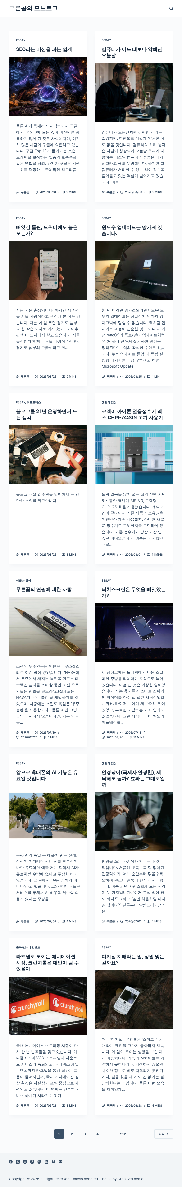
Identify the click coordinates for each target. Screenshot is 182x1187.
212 (123, 1134)
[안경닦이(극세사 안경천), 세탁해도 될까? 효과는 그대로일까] (134, 821)
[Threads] (32, 1162)
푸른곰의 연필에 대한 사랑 (44, 589)
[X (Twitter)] (18, 1162)
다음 (161, 1134)
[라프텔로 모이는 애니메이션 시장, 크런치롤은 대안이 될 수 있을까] (48, 1006)
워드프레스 (34, 402)
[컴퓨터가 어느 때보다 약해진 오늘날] (134, 92)
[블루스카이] (53, 1162)
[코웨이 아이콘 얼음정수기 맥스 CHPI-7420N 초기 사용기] (134, 454)
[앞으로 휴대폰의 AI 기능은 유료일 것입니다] (48, 815)
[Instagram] (25, 1162)
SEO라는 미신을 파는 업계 (44, 49)
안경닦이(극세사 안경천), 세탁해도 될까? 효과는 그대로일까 (133, 778)
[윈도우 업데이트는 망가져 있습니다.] (134, 270)
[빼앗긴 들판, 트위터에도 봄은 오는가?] (48, 270)
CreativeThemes (131, 1179)
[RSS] (46, 1162)
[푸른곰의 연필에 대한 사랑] (48, 626)
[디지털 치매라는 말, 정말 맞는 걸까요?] (134, 999)
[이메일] (60, 1162)
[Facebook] (11, 1162)
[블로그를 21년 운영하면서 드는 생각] (48, 454)
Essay (20, 40)
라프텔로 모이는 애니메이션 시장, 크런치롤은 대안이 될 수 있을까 (47, 963)
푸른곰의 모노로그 (33, 8)
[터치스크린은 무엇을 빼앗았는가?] (134, 632)
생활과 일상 (109, 402)
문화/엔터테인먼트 (28, 947)
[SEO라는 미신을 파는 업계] (48, 86)
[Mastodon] (39, 1162)
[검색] (171, 8)
